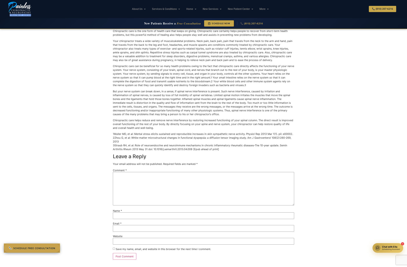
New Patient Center (239, 8)
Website (117, 236)
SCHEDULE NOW (221, 23)
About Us (137, 8)
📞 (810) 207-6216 (251, 23)
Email (117, 223)
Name (117, 211)
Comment (120, 170)
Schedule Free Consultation (34, 248)
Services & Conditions (164, 8)
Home (189, 8)
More (262, 8)
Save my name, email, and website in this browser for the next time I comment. (163, 249)
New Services (210, 8)
